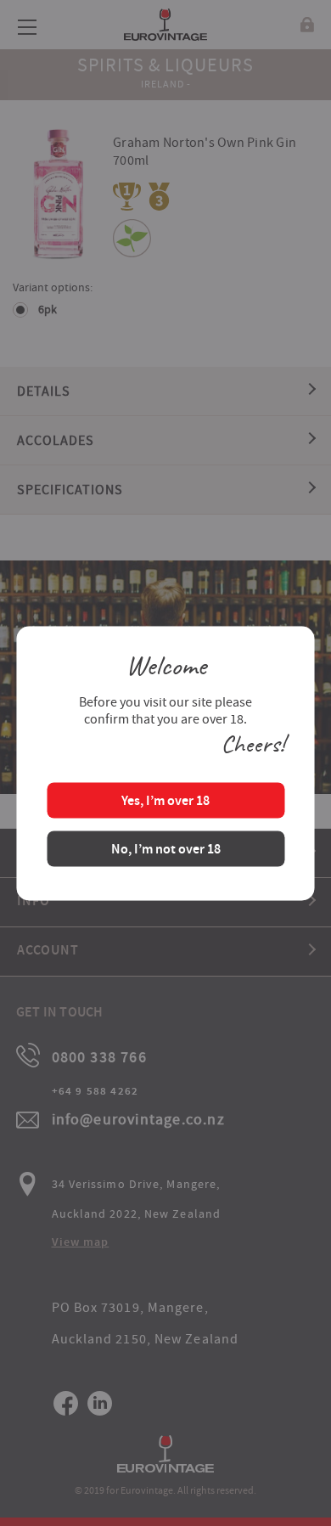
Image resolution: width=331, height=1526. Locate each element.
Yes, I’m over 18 (165, 801)
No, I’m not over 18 (166, 849)
